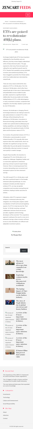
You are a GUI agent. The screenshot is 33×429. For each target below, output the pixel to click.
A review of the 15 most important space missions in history (21, 317)
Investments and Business (10, 28)
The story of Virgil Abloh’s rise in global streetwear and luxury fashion (21, 305)
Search (7, 247)
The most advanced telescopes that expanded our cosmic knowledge (21, 266)
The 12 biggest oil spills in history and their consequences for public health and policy (15, 380)
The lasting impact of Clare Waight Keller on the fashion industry (21, 293)
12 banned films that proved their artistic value (21, 354)
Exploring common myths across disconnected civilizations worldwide (21, 280)
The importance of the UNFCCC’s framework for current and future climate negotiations (15, 375)
